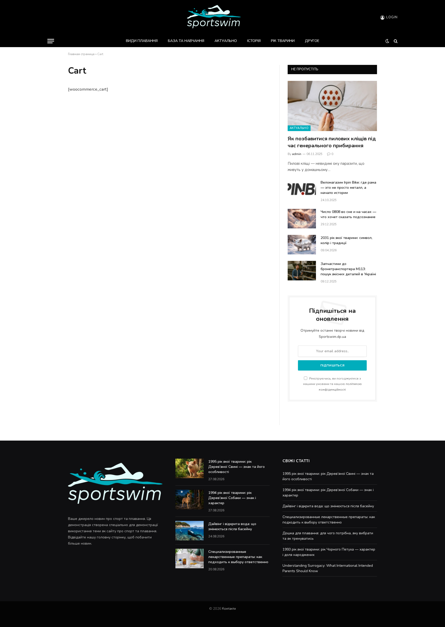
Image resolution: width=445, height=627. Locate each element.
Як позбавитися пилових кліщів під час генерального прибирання (332, 142)
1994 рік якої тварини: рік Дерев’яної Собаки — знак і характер (232, 497)
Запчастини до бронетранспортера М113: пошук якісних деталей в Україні (348, 269)
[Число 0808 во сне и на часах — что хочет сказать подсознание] (302, 218)
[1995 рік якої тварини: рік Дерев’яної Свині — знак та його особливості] (189, 468)
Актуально (226, 40)
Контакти (229, 608)
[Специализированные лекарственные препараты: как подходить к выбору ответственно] (189, 558)
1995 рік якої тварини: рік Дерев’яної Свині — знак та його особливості (236, 466)
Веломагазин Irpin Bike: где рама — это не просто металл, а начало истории (348, 187)
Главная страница (81, 54)
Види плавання (142, 40)
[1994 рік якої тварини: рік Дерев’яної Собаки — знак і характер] (189, 499)
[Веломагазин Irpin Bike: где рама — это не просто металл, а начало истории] (302, 189)
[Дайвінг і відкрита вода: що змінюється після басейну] (189, 530)
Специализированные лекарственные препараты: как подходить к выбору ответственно (238, 556)
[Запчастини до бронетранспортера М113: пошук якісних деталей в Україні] (302, 270)
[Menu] (50, 41)
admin (296, 154)
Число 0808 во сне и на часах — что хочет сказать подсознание (348, 214)
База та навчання (186, 40)
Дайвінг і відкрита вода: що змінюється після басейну (232, 526)
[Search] (395, 41)
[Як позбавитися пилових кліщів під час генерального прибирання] (332, 106)
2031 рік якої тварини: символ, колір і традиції (346, 240)
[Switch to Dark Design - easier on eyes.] (387, 41)
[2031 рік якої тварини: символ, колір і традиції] (302, 244)
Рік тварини (283, 40)
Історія (254, 40)
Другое (312, 40)
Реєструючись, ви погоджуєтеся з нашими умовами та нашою (332, 384)
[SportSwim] (214, 17)
